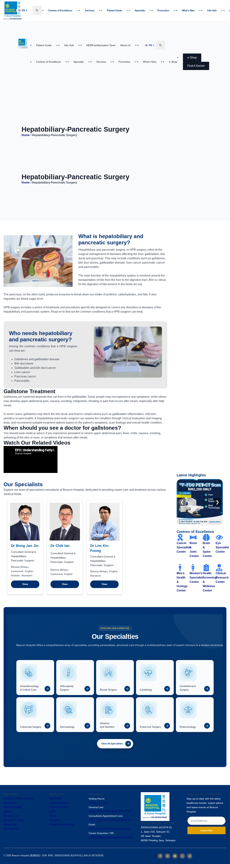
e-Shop (173, 61)
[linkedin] (182, 856)
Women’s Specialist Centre (196, 577)
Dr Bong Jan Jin (24, 546)
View (25, 584)
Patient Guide (114, 10)
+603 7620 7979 (99, 811)
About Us (125, 45)
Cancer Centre (59, 802)
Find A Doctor (58, 807)
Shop (53, 815)
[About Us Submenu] (137, 45)
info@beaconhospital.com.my (109, 828)
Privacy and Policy (62, 824)
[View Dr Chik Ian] (65, 521)
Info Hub (212, 10)
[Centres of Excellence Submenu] (78, 10)
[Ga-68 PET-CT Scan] (200, 502)
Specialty (140, 10)
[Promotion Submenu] (175, 10)
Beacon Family (14, 820)
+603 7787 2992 (120, 811)
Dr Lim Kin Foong (99, 548)
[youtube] (175, 856)
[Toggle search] (37, 10)
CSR (52, 811)
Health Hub (11, 815)
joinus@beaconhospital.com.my (111, 837)
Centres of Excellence (60, 10)
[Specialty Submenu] (151, 10)
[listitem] (35, 677)
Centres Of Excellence (19, 798)
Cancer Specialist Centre (183, 547)
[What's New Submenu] (200, 10)
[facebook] (160, 856)
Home (26, 135)
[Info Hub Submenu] (223, 10)
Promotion (163, 10)
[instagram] (167, 856)
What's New (188, 10)
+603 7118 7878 (99, 820)
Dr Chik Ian (60, 546)
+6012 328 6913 (120, 820)
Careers (54, 820)
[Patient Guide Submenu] (128, 10)
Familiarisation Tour (100, 45)
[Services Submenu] (100, 10)
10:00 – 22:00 (97, 802)
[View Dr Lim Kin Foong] (104, 521)
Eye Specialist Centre (222, 547)
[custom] (189, 856)
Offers (8, 811)
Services (89, 10)
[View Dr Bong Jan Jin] (25, 521)
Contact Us (11, 828)
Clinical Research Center (222, 577)
